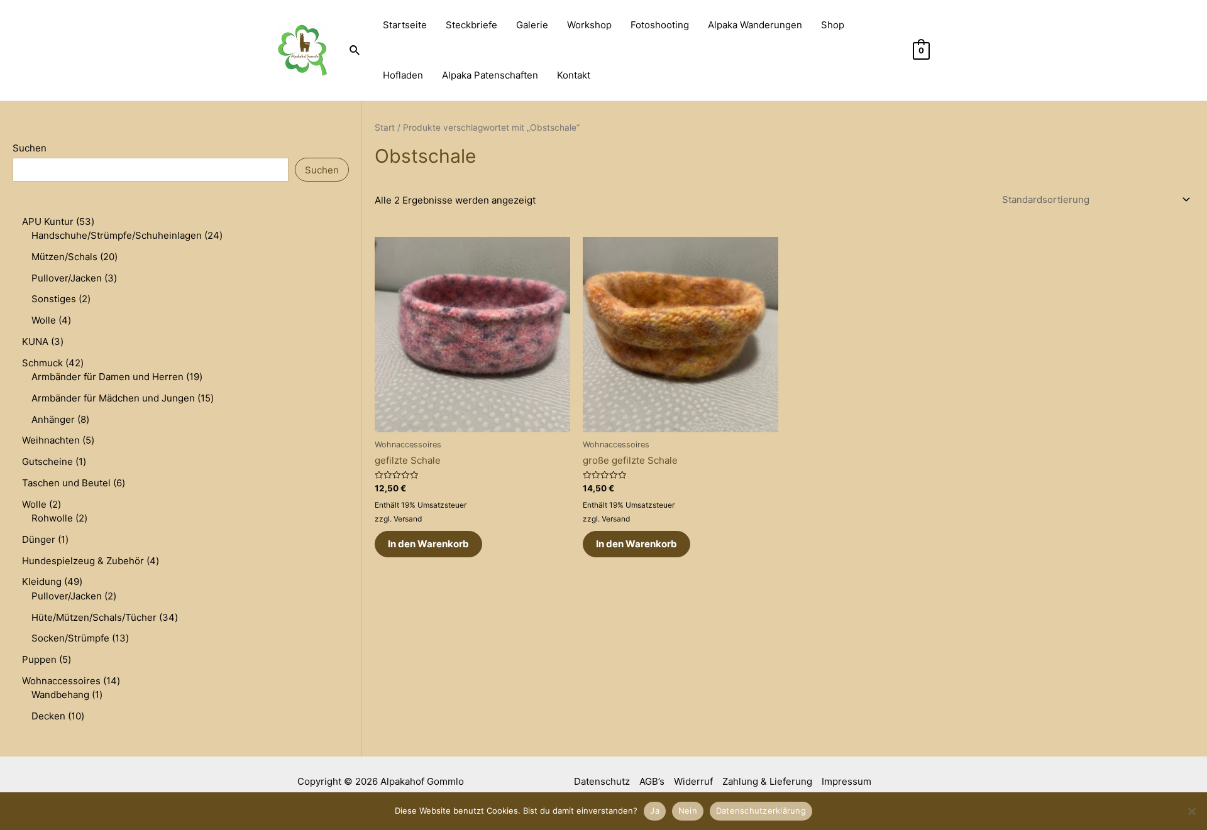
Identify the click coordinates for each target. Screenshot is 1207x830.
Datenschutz (602, 781)
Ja (654, 810)
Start (385, 128)
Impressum (846, 781)
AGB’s (651, 781)
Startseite (405, 25)
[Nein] (1191, 811)
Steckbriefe (471, 25)
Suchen (30, 148)
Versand (408, 518)
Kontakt (573, 75)
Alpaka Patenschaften (490, 75)
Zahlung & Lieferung (767, 781)
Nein (687, 810)
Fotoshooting (660, 25)
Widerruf (693, 781)
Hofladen (403, 75)
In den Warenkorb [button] (428, 544)
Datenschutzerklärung (761, 810)
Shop (832, 25)
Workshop (589, 25)
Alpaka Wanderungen (755, 25)
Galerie (532, 25)
